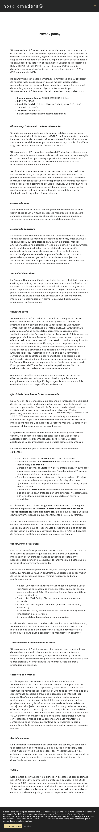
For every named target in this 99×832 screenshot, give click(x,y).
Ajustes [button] (27, 826)
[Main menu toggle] (95, 6)
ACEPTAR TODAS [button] (13, 826)
